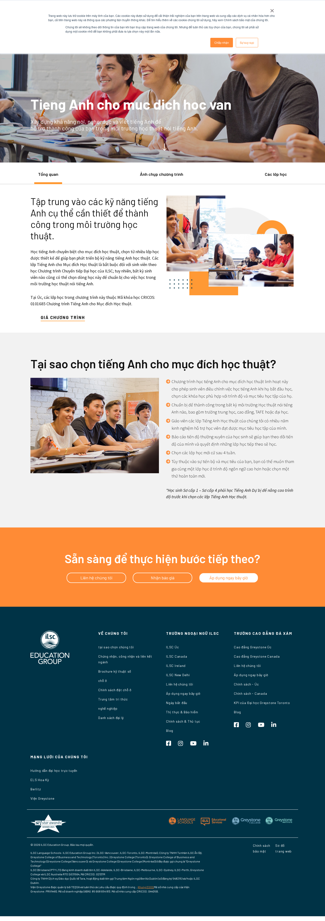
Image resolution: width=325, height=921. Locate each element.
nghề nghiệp (107, 708)
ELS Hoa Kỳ (39, 780)
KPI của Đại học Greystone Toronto (262, 703)
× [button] (272, 9)
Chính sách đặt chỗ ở (115, 690)
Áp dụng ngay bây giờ (183, 693)
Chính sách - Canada (250, 693)
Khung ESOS (146, 887)
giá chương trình (63, 317)
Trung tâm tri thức (113, 699)
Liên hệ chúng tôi (179, 684)
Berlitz (35, 789)
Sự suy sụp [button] (247, 42)
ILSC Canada (176, 656)
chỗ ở (102, 681)
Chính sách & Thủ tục (183, 721)
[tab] (48, 176)
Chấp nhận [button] (221, 42)
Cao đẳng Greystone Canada (257, 656)
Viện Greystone (42, 798)
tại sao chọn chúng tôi (116, 647)
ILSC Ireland (176, 666)
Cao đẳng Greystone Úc (252, 647)
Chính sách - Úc (246, 684)
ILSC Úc (172, 647)
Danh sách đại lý (111, 718)
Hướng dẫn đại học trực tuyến (53, 770)
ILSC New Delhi (178, 675)
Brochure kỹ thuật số (114, 671)
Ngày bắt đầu (176, 703)
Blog (169, 731)
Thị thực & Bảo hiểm (182, 712)
